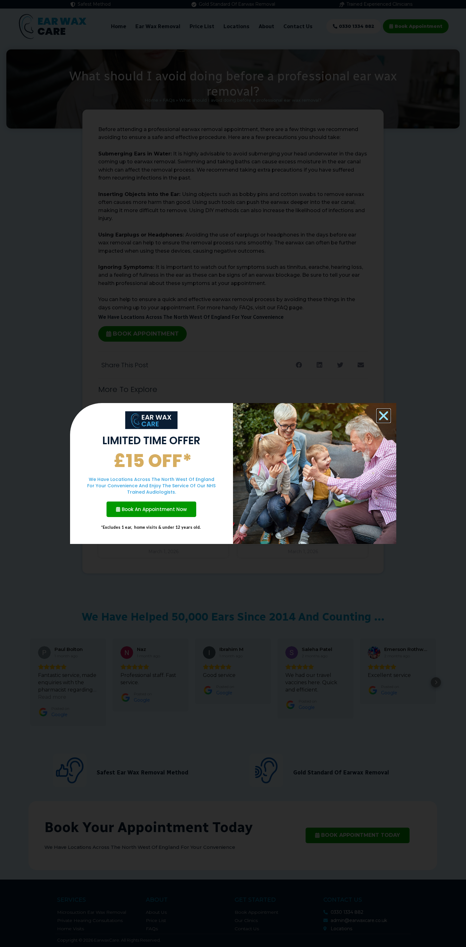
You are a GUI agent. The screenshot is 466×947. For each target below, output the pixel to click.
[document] (233, 473)
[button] (383, 415)
